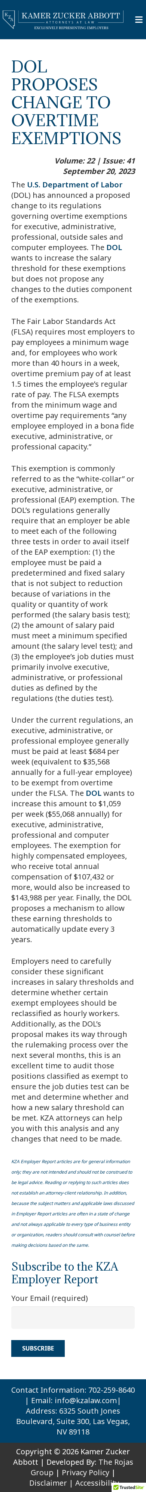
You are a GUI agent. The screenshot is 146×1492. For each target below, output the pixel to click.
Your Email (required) (49, 1298)
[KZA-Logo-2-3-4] (63, 19)
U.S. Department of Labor (74, 185)
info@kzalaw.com (86, 1400)
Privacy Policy (85, 1472)
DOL (114, 247)
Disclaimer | (51, 1483)
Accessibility (97, 1483)
